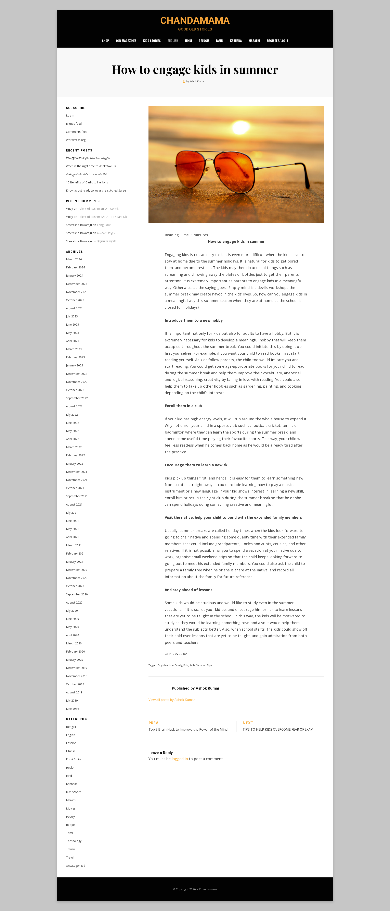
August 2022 (74, 406)
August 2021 (74, 504)
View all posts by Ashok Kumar (171, 699)
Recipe (70, 825)
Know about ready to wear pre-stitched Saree (96, 190)
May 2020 (72, 627)
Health (70, 767)
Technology (73, 841)
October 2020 (75, 586)
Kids (185, 665)
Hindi (188, 40)
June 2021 (72, 521)
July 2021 (72, 512)
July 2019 (72, 700)
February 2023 (75, 357)
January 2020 (74, 659)
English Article (166, 665)
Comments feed (76, 132)
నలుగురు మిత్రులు (107, 233)
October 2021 (75, 488)
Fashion (71, 743)
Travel (70, 857)
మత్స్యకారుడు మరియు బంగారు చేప (86, 174)
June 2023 (72, 324)
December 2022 (76, 374)
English (173, 40)
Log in (70, 115)
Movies (71, 808)
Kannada (236, 40)
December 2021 (76, 472)
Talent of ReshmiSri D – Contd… (99, 208)
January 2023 (74, 365)
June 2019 (72, 708)
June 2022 (72, 423)
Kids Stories (152, 40)
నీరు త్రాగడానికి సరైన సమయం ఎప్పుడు (88, 158)
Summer (201, 665)
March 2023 (74, 349)
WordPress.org (76, 140)
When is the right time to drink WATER (91, 166)
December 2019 (76, 668)
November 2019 (76, 676)
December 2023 (76, 284)
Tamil (219, 40)
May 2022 (72, 431)
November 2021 (76, 480)
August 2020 (74, 602)
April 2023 (72, 341)
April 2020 (72, 635)
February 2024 (75, 267)
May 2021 (72, 529)
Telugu (204, 40)
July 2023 (72, 316)
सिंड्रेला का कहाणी (106, 241)
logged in (180, 758)
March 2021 (74, 545)
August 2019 (74, 692)
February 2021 (75, 553)
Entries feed (74, 123)
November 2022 (76, 382)
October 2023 (75, 300)
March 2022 (74, 447)
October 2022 (75, 390)
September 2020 (77, 594)
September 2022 (77, 398)
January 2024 (74, 275)
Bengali (71, 727)
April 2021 (72, 537)
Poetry (70, 816)
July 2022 (72, 414)
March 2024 (74, 259)
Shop (105, 40)
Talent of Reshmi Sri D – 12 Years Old (103, 217)
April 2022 (72, 439)
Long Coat (104, 225)
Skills (192, 665)
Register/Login (277, 40)
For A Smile (73, 759)
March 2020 (74, 643)
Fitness (70, 751)
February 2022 (75, 455)
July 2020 (72, 610)
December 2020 (76, 570)
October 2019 (75, 684)
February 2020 (75, 651)
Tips (209, 665)
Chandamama (195, 20)
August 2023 (74, 308)
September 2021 (77, 496)
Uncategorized (75, 865)
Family (178, 665)
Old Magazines (126, 40)
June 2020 (72, 619)
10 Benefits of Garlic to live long (87, 182)
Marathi (254, 40)
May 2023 (72, 333)
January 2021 (74, 561)
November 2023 (76, 292)
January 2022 (74, 463)
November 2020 (76, 578)
